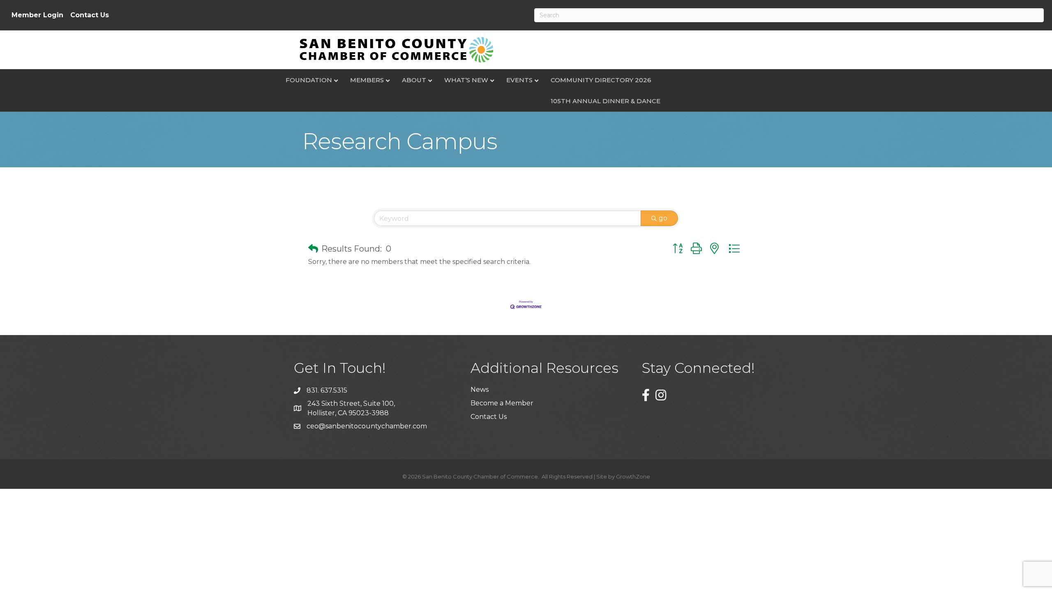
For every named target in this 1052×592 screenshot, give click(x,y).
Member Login (37, 15)
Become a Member (502, 403)
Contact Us (89, 15)
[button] (313, 248)
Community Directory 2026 (601, 80)
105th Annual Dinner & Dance (605, 101)
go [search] (663, 218)
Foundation (309, 80)
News (480, 389)
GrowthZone (633, 476)
